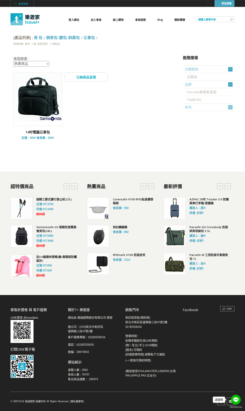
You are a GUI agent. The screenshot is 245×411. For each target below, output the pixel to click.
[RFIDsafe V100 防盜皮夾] (98, 264)
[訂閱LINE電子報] (36, 366)
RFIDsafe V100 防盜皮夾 (129, 255)
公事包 (89, 38)
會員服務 (140, 19)
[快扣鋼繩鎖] (98, 236)
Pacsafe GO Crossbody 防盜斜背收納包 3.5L (208, 229)
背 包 (38, 38)
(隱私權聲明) (77, 401)
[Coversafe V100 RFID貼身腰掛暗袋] (98, 208)
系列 (188, 107)
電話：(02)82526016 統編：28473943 (81, 348)
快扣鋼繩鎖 (120, 227)
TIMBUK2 (194, 99)
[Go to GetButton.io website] (236, 407)
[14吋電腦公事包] (37, 97)
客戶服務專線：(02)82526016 (86, 337)
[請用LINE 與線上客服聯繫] (36, 331)
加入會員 (96, 19)
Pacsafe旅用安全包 (201, 92)
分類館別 (191, 69)
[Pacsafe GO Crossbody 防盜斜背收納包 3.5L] (174, 236)
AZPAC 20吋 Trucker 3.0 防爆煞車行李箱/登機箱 (209, 201)
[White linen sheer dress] (21, 208)
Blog (160, 19)
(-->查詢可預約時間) (138, 360)
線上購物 (118, 19)
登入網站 (74, 19)
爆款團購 (179, 19)
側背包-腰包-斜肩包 (63, 38)
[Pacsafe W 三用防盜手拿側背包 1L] (174, 264)
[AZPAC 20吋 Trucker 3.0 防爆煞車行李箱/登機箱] (174, 208)
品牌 (188, 84)
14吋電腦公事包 (37, 132)
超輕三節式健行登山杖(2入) (54, 199)
